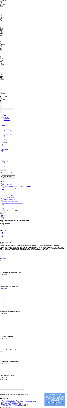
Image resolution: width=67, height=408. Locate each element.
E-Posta (15, 392)
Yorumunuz (22, 389)
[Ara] (1, 110)
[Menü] (1, 103)
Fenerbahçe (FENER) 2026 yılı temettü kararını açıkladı (11, 405)
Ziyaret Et (49, 402)
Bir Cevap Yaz (4, 379)
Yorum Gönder (2, 396)
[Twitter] (2, 145)
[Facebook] (2, 144)
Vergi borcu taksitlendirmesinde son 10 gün (9, 402)
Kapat (53, 402)
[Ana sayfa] (2, 155)
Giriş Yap (7, 396)
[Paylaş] (2, 237)
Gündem (1, 274)
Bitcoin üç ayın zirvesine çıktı (7, 400)
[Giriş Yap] (1, 112)
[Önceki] (1, 181)
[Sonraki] (3, 181)
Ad (15, 391)
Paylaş (5, 258)
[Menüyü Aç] (1, 107)
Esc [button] (11, 407)
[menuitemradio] (8, 175)
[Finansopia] (4, 105)
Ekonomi (1, 288)
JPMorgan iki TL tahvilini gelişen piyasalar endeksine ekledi (12, 404)
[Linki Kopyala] (11, 242)
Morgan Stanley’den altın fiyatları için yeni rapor (10, 403)
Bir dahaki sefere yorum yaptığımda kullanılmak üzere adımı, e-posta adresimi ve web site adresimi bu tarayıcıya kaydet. (15, 394)
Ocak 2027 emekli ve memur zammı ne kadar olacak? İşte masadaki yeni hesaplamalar (16, 401)
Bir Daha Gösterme (59, 402)
